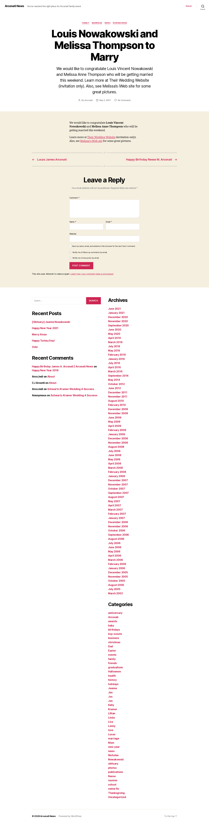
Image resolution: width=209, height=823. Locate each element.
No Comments (124, 100)
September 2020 (118, 325)
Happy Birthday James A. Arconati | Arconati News (62, 366)
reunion (112, 780)
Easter (112, 650)
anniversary (115, 612)
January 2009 (116, 434)
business (113, 638)
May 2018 (114, 350)
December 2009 (118, 409)
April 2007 (114, 505)
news (107, 23)
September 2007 (118, 492)
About (189, 6)
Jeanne (112, 688)
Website (72, 234)
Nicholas (113, 755)
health (112, 675)
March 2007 (115, 509)
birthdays (114, 629)
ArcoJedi (88, 100)
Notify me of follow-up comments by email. (89, 252)
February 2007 (117, 513)
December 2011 (117, 392)
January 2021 (116, 312)
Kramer (112, 709)
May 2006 (114, 551)
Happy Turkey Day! (43, 340)
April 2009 (114, 425)
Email (109, 222)
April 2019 (114, 337)
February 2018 (117, 354)
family (85, 23)
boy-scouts (115, 633)
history (112, 679)
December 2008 (118, 438)
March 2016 (115, 371)
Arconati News (14, 6)
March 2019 (115, 342)
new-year (114, 746)
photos (112, 767)
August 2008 (116, 446)
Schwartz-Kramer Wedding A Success (70, 389)
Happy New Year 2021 (45, 328)
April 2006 (114, 555)
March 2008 (115, 467)
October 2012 (116, 384)
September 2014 (118, 375)
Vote (35, 346)
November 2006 (118, 526)
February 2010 (117, 404)
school (112, 784)
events (112, 654)
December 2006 (118, 522)
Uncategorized (117, 797)
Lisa (110, 721)
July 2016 (114, 363)
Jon (110, 700)
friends (112, 663)
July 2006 (114, 543)
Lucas (111, 734)
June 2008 (114, 455)
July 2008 (114, 451)
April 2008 (114, 463)
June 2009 (114, 417)
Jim (110, 692)
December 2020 (118, 317)
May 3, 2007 (105, 100)
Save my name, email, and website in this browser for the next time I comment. (103, 246)
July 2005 (114, 589)
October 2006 (116, 530)
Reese (112, 776)
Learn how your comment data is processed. (92, 274)
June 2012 (114, 388)
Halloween (114, 671)
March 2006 (115, 559)
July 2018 (114, 346)
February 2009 (117, 430)
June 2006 (114, 547)
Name (72, 222)
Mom (111, 742)
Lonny (111, 726)
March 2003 (115, 593)
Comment (74, 198)
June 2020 (114, 329)
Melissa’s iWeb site (91, 141)
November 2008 (118, 442)
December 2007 (118, 480)
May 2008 (114, 459)
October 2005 (116, 580)
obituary (113, 763)
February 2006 (117, 564)
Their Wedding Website (101, 137)
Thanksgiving (116, 792)
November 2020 (118, 321)
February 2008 (117, 471)
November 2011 (117, 396)
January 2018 (116, 358)
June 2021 (114, 308)
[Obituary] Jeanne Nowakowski (51, 321)
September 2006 (118, 534)
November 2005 (118, 576)
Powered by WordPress (70, 816)
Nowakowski (120, 23)
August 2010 (116, 400)
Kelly (111, 705)
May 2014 (114, 379)
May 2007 (114, 501)
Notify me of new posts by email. (85, 258)
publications (115, 771)
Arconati (113, 617)
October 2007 (116, 488)
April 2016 (114, 367)
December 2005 (118, 572)
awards (112, 621)
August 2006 (116, 538)
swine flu (113, 788)
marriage (97, 23)
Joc (110, 696)
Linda (111, 717)
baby (111, 625)
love (110, 730)
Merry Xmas (39, 334)
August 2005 (116, 585)
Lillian (111, 713)
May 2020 (114, 333)
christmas (114, 642)
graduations (115, 667)
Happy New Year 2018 (45, 370)
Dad (110, 646)
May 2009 (114, 421)
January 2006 (116, 568)
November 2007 (118, 484)
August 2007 (116, 497)
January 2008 (116, 476)
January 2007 (116, 518)
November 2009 (118, 413)
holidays (113, 684)
